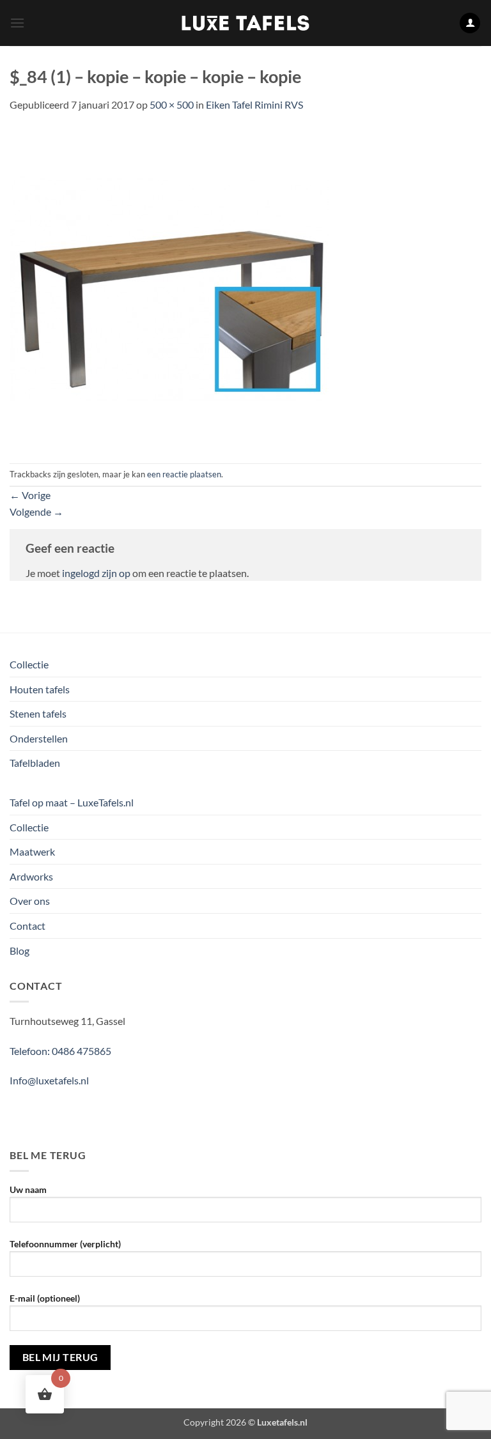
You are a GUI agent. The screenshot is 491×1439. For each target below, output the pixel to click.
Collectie (29, 664)
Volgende (36, 511)
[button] (17, 22)
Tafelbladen (35, 763)
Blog (19, 950)
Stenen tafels (38, 713)
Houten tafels (40, 689)
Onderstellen (39, 738)
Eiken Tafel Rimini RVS (254, 104)
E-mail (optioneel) (45, 1298)
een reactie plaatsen (184, 474)
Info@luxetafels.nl (49, 1080)
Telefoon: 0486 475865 (60, 1051)
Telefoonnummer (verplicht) (65, 1243)
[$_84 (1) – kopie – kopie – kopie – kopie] (169, 287)
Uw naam (28, 1189)
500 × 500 (172, 104)
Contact (27, 926)
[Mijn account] (470, 23)
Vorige (30, 495)
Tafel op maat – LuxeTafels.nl (72, 802)
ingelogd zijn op (96, 573)
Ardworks (31, 876)
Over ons (30, 901)
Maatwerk (32, 851)
